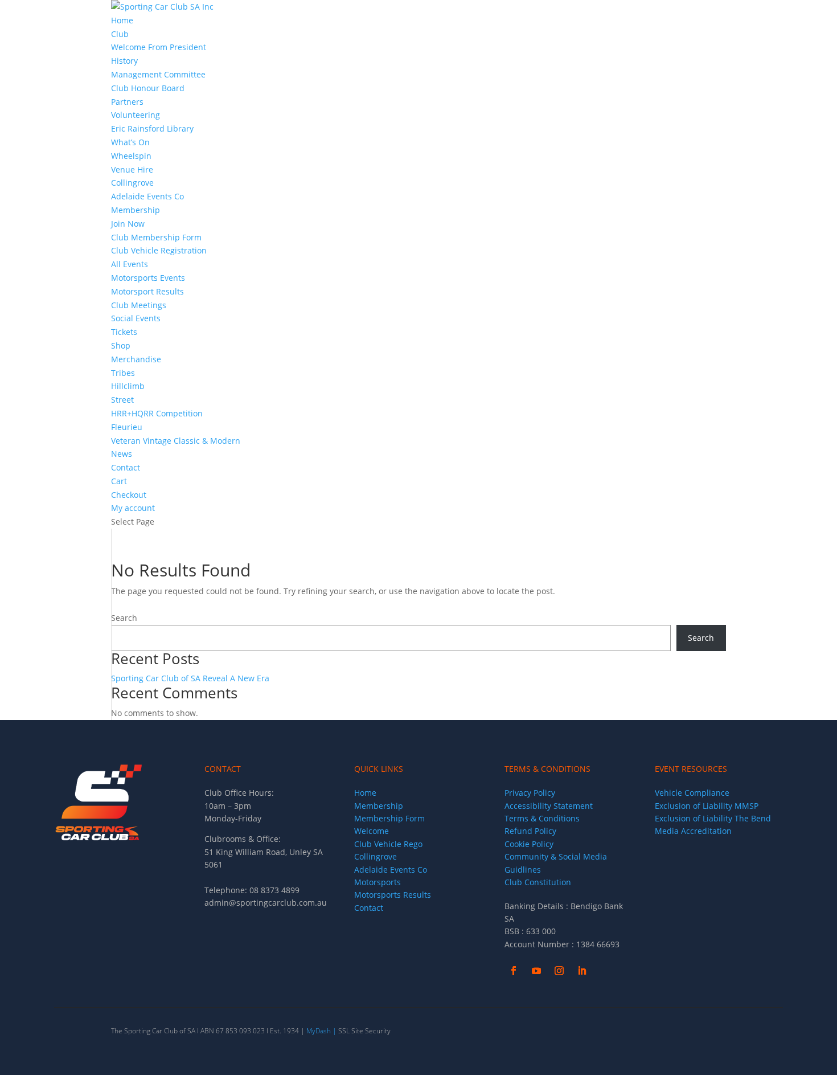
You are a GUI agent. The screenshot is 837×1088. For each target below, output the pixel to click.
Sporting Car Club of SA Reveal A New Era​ (190, 678)
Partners (127, 101)
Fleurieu (126, 427)
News (121, 453)
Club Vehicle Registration (159, 250)
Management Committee (158, 74)
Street (122, 399)
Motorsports (377, 882)
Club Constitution (537, 882)
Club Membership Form (156, 237)
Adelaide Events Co (147, 196)
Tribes (123, 372)
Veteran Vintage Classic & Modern (175, 440)
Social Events (136, 318)
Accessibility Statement (548, 805)
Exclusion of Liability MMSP (706, 805)
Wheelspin (131, 155)
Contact (125, 467)
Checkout (128, 494)
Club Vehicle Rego (388, 844)
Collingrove (132, 182)
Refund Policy (530, 830)
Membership (135, 209)
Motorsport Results (147, 291)
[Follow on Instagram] (559, 971)
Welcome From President (158, 47)
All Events (129, 264)
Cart (119, 481)
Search (124, 617)
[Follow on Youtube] (536, 971)
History (124, 60)
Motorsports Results (392, 894)
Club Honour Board (147, 88)
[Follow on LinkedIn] (582, 971)
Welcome (371, 830)
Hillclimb (128, 386)
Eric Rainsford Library (152, 128)
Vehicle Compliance (692, 792)
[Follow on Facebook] (513, 971)
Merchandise (137, 359)
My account (133, 507)
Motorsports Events (148, 277)
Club (120, 33)
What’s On (130, 142)
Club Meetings (138, 305)
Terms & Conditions (542, 818)
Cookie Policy (528, 844)
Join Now (128, 223)
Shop (120, 345)
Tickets (124, 331)
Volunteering (135, 114)
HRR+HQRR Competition (157, 413)
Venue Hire (132, 169)
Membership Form (389, 818)
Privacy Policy (529, 792)
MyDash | (321, 1031)
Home (122, 20)
